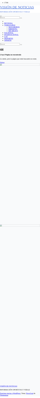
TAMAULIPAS (9, 25)
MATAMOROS (14, 27)
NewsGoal (29, 393)
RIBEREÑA (13, 29)
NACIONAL (8, 33)
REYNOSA (8, 23)
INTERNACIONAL (11, 35)
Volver (2, 62)
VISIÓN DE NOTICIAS (17, 7)
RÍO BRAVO (13, 31)
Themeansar (4, 395)
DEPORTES (8, 38)
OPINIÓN (7, 40)
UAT (6, 36)
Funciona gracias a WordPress (10, 393)
